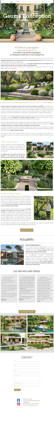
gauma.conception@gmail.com (30, 405)
